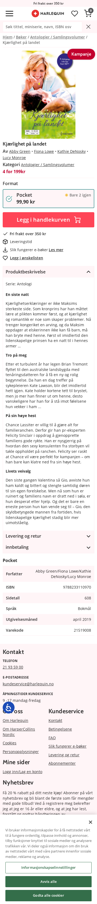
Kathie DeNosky (71, 151)
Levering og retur (63, 754)
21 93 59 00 (13, 667)
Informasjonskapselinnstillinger (48, 867)
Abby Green (19, 151)
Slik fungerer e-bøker (67, 746)
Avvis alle (48, 881)
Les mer (56, 249)
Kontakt (55, 720)
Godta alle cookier (48, 895)
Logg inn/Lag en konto (22, 771)
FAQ (52, 737)
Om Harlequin (15, 720)
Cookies (9, 742)
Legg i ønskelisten (26, 257)
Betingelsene (60, 729)
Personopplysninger (21, 751)
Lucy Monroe (14, 157)
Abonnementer (62, 763)
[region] (48, 859)
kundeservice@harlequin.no (28, 683)
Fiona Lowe (44, 151)
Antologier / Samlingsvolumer (47, 164)
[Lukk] (90, 822)
